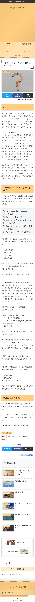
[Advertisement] (17, 27)
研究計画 (26, 436)
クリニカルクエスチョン (14, 436)
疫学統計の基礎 (7, 433)
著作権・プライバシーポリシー (11, 593)
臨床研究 (5, 439)
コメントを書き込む (17, 569)
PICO (4, 436)
